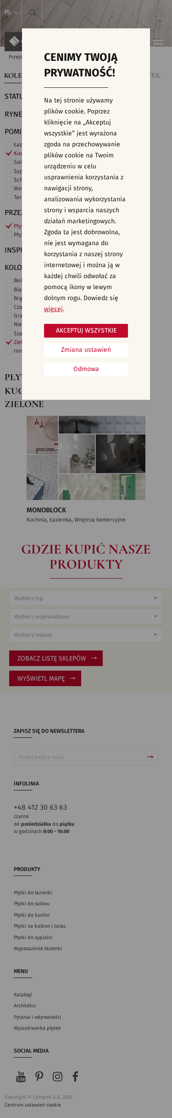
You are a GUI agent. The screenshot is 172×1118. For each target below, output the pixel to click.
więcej (53, 309)
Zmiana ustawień (86, 350)
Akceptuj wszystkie (86, 331)
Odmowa (86, 369)
